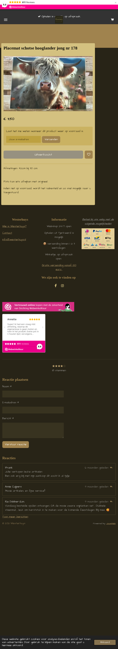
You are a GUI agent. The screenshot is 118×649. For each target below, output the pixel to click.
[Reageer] (111, 468)
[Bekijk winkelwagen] (112, 20)
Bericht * (8, 418)
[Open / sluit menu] (5, 20)
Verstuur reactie (15, 444)
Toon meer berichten (15, 517)
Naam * (7, 386)
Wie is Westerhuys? (14, 226)
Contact (7, 233)
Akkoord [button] (105, 642)
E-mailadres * (10, 402)
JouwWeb (111, 523)
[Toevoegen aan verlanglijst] (89, 155)
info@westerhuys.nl (14, 239)
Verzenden (51, 139)
